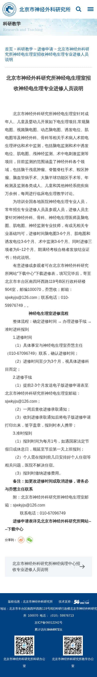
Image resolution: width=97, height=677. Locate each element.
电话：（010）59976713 (57, 615)
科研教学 (25, 49)
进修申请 (45, 49)
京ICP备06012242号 (48, 622)
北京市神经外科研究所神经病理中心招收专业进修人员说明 (46, 566)
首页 (9, 49)
